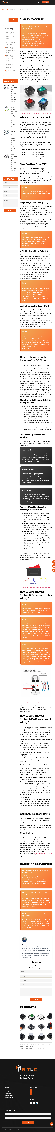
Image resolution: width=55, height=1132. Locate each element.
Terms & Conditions (9, 1097)
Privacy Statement (9, 1095)
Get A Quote (45, 2)
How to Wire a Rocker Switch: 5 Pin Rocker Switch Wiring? (10, 57)
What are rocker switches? (10, 32)
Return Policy (8, 1091)
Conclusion (8, 67)
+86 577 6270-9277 (37, 1090)
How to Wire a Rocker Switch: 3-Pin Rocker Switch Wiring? (10, 49)
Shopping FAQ (8, 1093)
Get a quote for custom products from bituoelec (36, 113)
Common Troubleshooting (10, 63)
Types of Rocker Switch (10, 37)
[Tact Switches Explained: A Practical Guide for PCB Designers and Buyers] (36, 1026)
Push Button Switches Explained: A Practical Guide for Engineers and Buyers (14, 117)
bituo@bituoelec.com (37, 1092)
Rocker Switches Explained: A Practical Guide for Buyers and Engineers (14, 140)
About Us (7, 1090)
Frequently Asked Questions (10, 71)
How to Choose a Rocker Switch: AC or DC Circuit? (10, 42)
